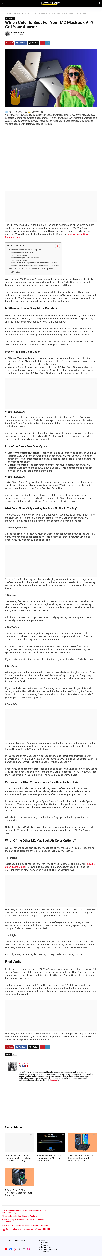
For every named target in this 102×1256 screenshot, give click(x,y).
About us (45, 1240)
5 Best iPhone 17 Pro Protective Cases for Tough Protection (18, 1193)
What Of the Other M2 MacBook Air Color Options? (31, 269)
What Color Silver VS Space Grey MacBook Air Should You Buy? (34, 263)
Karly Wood (17, 32)
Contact (44, 1243)
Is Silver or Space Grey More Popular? (25, 250)
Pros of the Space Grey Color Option (25, 258)
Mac (14, 1054)
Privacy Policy (46, 1247)
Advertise (45, 1252)
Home (8, 13)
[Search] (98, 3)
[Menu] (3, 3)
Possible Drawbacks (22, 255)
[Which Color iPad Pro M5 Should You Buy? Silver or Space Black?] (51, 1134)
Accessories (19, 13)
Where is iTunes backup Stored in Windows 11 (21, 1216)
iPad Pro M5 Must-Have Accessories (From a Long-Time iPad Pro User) (18, 1158)
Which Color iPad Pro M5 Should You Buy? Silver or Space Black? (49, 1158)
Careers (44, 1245)
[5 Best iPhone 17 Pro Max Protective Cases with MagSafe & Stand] (82, 1134)
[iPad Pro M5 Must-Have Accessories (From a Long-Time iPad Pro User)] (19, 1134)
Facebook (54, 1080)
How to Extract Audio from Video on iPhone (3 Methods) (25, 1225)
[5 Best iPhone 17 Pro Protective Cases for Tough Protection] (19, 1169)
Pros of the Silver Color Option (23, 253)
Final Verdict (14, 272)
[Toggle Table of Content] (56, 246)
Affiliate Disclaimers (49, 1249)
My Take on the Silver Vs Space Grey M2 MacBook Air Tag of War (35, 265)
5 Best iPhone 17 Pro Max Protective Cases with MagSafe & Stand (80, 1158)
